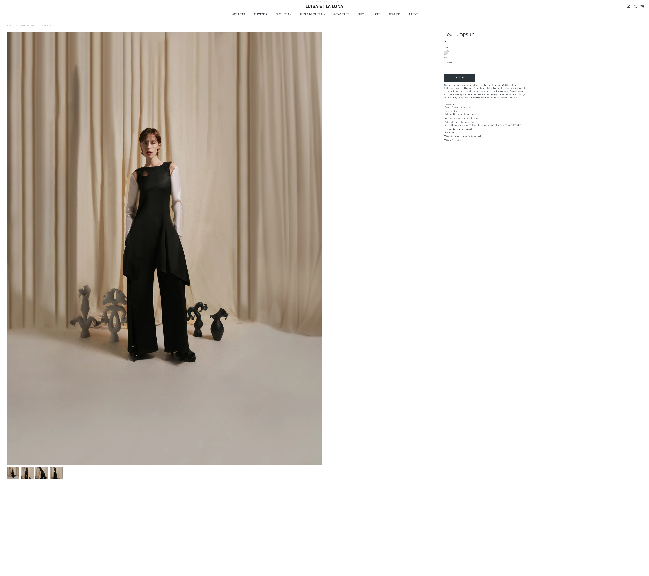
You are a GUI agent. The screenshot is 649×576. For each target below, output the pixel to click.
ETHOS (361, 14)
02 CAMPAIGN (260, 14)
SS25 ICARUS (238, 14)
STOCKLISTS (394, 14)
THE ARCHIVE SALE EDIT (311, 14)
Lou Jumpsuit (46, 25)
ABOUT (376, 14)
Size (446, 58)
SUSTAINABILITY (341, 14)
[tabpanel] (164, 248)
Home (9, 25)
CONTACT (413, 14)
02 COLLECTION (283, 14)
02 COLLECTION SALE (25, 25)
